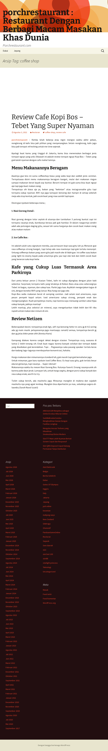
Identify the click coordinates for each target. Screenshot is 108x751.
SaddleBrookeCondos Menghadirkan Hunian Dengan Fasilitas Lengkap (55, 421)
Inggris (46, 489)
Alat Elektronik (49, 467)
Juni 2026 (9, 476)
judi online (47, 506)
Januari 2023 (11, 645)
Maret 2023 (10, 637)
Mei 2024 (9, 576)
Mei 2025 (9, 523)
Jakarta (46, 497)
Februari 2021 (11, 693)
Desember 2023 (12, 597)
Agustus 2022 (11, 650)
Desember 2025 (12, 502)
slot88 (45, 558)
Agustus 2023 (11, 615)
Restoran (36, 132)
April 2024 (10, 580)
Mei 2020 (9, 724)
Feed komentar (49, 598)
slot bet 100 (48, 554)
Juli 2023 (9, 619)
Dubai (5, 50)
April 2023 (10, 632)
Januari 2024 (11, 593)
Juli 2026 (9, 471)
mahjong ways (49, 515)
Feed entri (47, 594)
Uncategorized (49, 571)
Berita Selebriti (49, 476)
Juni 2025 (9, 519)
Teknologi (47, 567)
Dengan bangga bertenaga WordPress (54, 745)
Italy (44, 493)
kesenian (46, 510)
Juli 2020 (9, 719)
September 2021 (13, 680)
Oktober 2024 (11, 554)
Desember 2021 (12, 672)
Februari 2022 (11, 667)
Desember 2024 (12, 545)
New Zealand (48, 519)
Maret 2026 (10, 489)
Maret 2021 (10, 689)
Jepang (17, 50)
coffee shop (50, 132)
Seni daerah (48, 545)
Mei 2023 (9, 628)
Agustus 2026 (11, 467)
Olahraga (46, 523)
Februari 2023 (11, 641)
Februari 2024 (11, 589)
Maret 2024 (10, 584)
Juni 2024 (9, 571)
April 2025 (10, 528)
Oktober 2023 (11, 606)
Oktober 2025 (11, 510)
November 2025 (12, 506)
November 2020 (12, 706)
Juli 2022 (9, 654)
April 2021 (10, 685)
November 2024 (12, 550)
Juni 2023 (9, 624)
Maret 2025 (10, 532)
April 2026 (10, 484)
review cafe (61, 132)
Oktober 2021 (11, 676)
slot (44, 550)
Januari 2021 (11, 698)
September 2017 (13, 728)
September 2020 (13, 711)
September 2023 (13, 611)
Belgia (45, 471)
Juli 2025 (9, 515)
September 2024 (13, 558)
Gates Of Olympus (50, 484)
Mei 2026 (9, 480)
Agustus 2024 (11, 563)
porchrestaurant (20, 139)
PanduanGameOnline (51, 532)
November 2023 (12, 602)
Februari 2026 (11, 493)
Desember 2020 (12, 702)
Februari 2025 (11, 537)
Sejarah (46, 541)
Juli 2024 (9, 567)
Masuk (45, 590)
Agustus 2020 (11, 715)
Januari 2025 (11, 541)
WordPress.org (49, 603)
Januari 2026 (11, 497)
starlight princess (50, 563)
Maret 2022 (10, 663)
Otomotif (47, 528)
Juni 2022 (9, 658)
